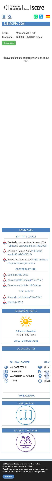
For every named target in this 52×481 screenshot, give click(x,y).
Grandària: (7, 37)
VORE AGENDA (27, 395)
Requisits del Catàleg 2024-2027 (24, 297)
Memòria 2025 (15, 302)
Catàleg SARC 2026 (17, 274)
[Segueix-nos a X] (41, 16)
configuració (39, 471)
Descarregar (9, 43)
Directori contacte (26, 340)
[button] (10, 17)
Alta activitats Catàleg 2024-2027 (25, 280)
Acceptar (8, 476)
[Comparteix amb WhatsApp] (36, 16)
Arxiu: (5, 33)
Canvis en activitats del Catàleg (24, 285)
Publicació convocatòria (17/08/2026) (27, 245)
